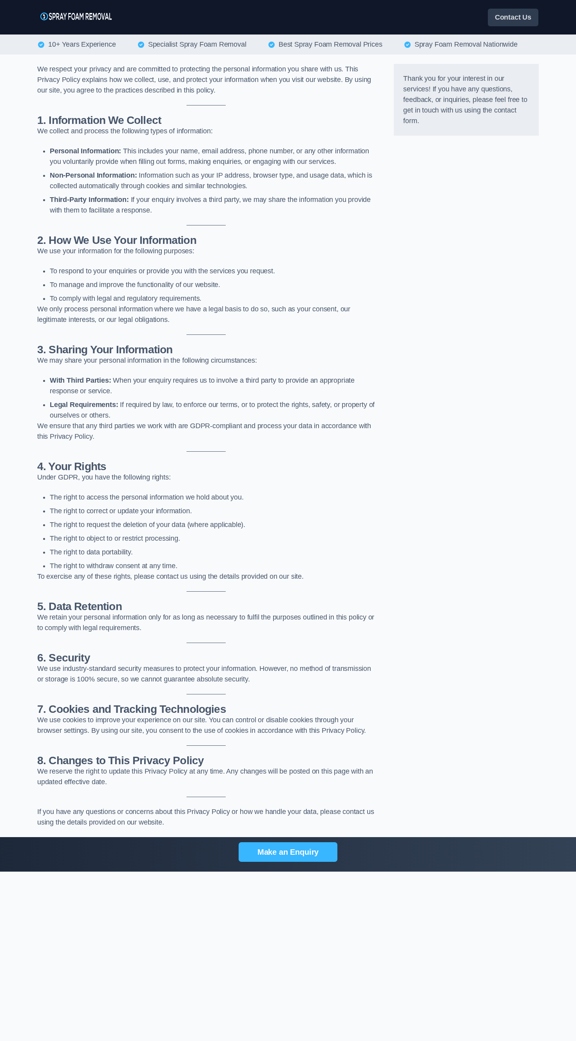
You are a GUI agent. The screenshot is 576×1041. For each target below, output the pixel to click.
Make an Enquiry (288, 852)
